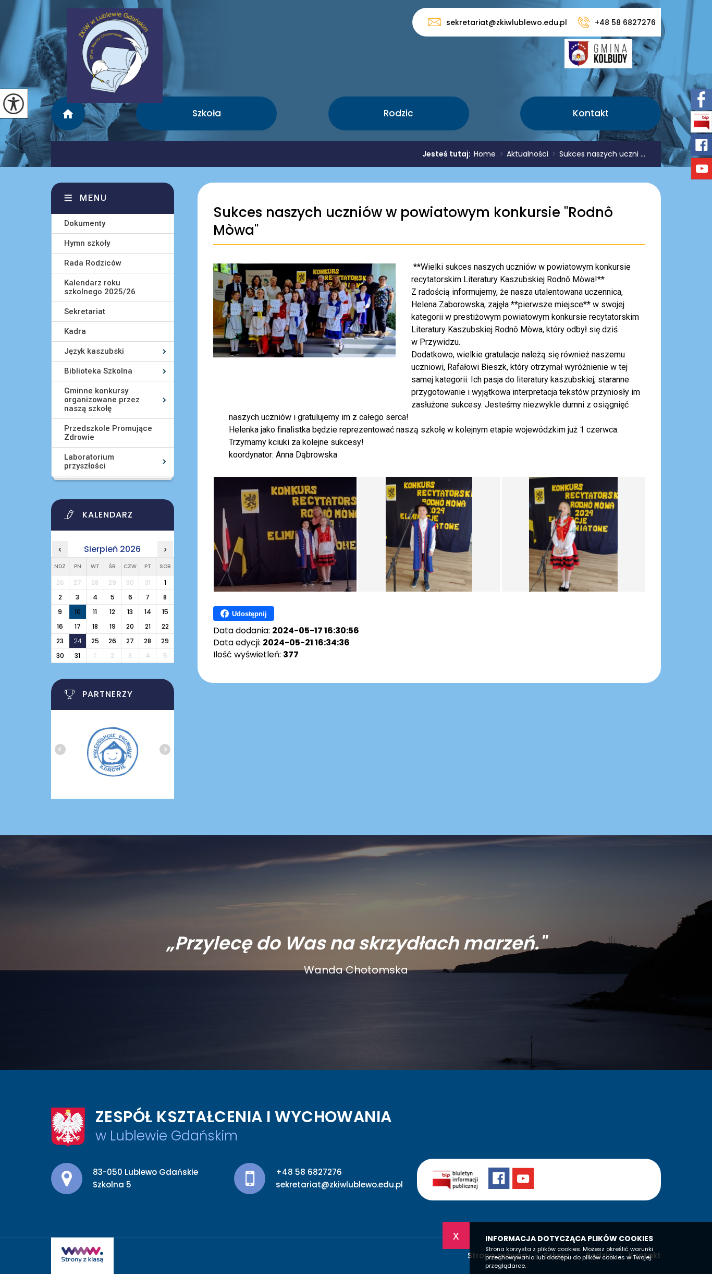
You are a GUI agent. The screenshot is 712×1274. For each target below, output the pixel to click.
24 (77, 640)
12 (112, 611)
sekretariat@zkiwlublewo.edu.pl (506, 22)
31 (77, 655)
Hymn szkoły (87, 243)
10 (78, 611)
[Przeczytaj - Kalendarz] (125, 517)
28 (147, 640)
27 (130, 640)
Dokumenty (84, 223)
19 (112, 626)
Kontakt (591, 113)
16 (60, 626)
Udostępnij (249, 614)
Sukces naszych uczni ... (599, 154)
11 (95, 611)
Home (485, 154)
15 (165, 611)
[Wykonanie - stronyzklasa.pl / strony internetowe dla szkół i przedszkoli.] (82, 1256)
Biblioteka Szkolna (98, 371)
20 (130, 626)
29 (165, 640)
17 (78, 626)
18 (95, 626)
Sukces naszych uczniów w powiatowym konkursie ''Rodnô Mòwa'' (413, 221)
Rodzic (398, 113)
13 (130, 611)
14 (147, 611)
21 (148, 626)
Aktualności (524, 154)
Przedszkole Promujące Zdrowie (108, 433)
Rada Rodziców (92, 263)
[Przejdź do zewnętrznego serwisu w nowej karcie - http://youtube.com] (524, 1180)
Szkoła (206, 113)
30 (60, 655)
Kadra (75, 331)
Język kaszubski (94, 351)
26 (112, 640)
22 (165, 626)
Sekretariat (84, 311)
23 (60, 640)
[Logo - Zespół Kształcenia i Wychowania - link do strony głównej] (115, 56)
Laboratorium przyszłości (89, 461)
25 (95, 640)
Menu (93, 198)
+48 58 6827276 (625, 22)
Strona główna (68, 113)
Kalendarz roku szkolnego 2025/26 (100, 287)
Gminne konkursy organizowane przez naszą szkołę (102, 399)
